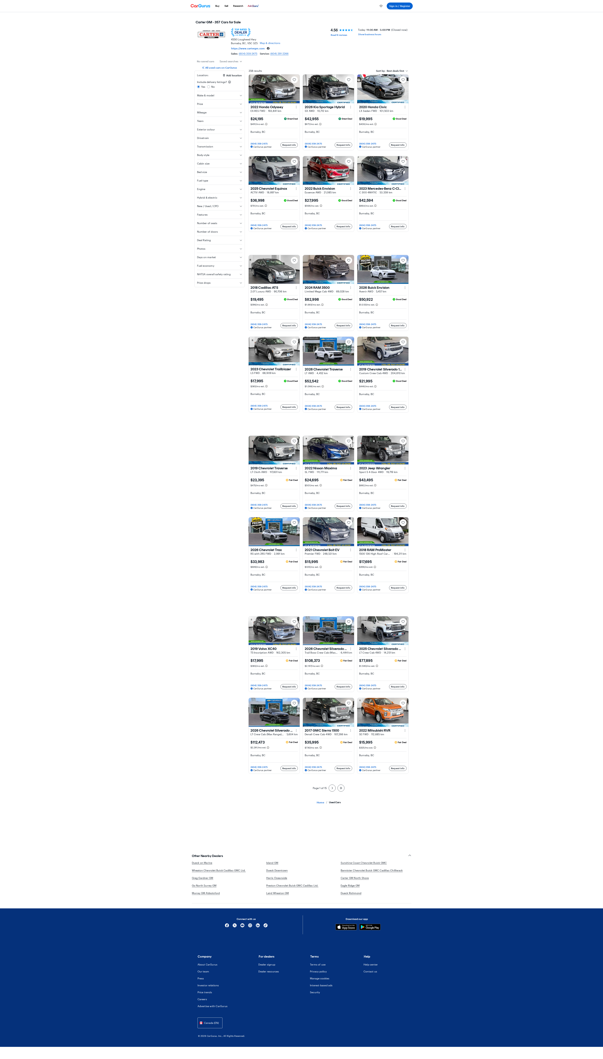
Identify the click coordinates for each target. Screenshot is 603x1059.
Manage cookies (319, 978)
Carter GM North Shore (355, 877)
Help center (371, 964)
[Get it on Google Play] (370, 927)
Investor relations (208, 985)
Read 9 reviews (339, 35)
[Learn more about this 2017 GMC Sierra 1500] (350, 730)
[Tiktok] (266, 926)
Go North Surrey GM (204, 885)
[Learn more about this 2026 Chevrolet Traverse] (350, 369)
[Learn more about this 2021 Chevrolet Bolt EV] (350, 550)
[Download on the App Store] (346, 927)
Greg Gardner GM (202, 877)
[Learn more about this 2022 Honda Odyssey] (296, 107)
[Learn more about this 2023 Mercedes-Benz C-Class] (405, 188)
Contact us (370, 971)
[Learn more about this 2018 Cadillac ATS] (296, 287)
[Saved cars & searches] (381, 6)
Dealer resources (268, 971)
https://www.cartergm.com (248, 48)
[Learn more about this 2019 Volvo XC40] (296, 648)
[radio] (198, 86)
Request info (289, 145)
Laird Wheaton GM (277, 893)
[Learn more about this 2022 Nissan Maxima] (350, 468)
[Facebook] (227, 926)
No (213, 86)
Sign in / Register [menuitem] (399, 5)
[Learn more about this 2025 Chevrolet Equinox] (296, 188)
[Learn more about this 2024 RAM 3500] (350, 287)
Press (201, 978)
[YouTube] (242, 926)
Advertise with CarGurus (213, 1006)
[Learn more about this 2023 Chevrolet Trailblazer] (296, 369)
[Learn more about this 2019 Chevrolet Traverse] (296, 468)
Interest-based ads (321, 985)
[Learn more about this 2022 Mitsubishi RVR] (405, 730)
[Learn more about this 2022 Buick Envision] (350, 188)
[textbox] (390, 71)
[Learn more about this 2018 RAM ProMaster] (405, 550)
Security (315, 992)
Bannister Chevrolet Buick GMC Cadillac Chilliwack (372, 870)
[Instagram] (250, 926)
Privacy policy (318, 971)
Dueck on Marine (202, 862)
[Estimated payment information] (266, 124)
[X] (235, 926)
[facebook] (268, 48)
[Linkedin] (258, 926)
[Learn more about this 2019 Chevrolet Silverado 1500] (405, 369)
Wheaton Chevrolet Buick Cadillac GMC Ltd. (219, 870)
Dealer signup (266, 964)
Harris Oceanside (276, 877)
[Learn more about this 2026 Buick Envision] (405, 287)
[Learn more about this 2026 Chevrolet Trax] (296, 550)
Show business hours (369, 34)
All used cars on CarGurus (221, 67)
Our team (203, 971)
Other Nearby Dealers (207, 856)
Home (320, 802)
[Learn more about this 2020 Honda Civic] (405, 107)
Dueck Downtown (277, 870)
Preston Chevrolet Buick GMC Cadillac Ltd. (292, 885)
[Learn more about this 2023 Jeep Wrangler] (405, 468)
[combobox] (230, 61)
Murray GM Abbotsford (206, 893)
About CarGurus (208, 964)
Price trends (205, 992)
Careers (202, 999)
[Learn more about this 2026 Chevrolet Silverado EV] (350, 648)
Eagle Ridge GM (350, 885)
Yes (203, 86)
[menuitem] (217, 6)
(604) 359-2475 (248, 53)
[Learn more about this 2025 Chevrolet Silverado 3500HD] (405, 648)
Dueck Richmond (351, 893)
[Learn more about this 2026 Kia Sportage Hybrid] (350, 107)
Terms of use (318, 964)
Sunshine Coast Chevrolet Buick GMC (364, 862)
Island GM (272, 862)
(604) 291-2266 (279, 53)
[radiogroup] (219, 84)
